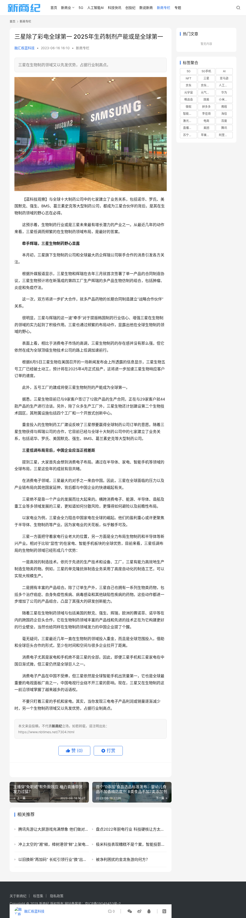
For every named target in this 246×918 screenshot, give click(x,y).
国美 (206, 99)
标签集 (38, 896)
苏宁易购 (189, 135)
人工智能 (224, 85)
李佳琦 (206, 113)
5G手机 (206, 71)
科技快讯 (114, 8)
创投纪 (130, 8)
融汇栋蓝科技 (24, 48)
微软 (188, 106)
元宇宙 (188, 92)
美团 (206, 128)
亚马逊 (224, 78)
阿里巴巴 (224, 135)
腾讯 (224, 128)
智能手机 (189, 113)
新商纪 (44, 903)
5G (81, 8)
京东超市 (206, 85)
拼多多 (206, 106)
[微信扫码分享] (129, 911)
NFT (188, 78)
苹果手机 (206, 135)
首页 (53, 8)
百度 (224, 121)
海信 (224, 113)
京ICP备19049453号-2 (103, 903)
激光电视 (189, 121)
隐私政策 (56, 896)
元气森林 (206, 92)
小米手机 (224, 99)
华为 (224, 92)
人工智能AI (95, 8)
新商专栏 (163, 8)
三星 (206, 78)
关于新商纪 (18, 896)
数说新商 (146, 8)
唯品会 (188, 99)
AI (224, 71)
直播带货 (189, 128)
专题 (177, 8)
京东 (188, 85)
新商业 (66, 8)
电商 (206, 121)
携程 (224, 106)
